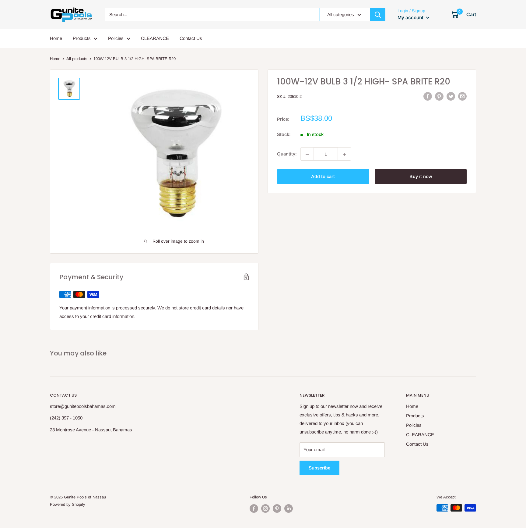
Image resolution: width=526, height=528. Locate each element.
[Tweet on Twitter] (451, 96)
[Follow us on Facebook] (254, 508)
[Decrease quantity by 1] (307, 154)
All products (76, 58)
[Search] (377, 14)
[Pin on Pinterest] (439, 96)
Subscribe (319, 467)
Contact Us (191, 38)
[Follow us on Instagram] (265, 508)
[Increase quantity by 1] (344, 154)
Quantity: (287, 154)
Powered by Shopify (67, 504)
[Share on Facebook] (427, 96)
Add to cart (323, 176)
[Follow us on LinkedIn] (288, 508)
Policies (116, 38)
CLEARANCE (155, 38)
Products (82, 38)
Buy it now (420, 176)
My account (411, 17)
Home (56, 38)
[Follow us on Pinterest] (277, 508)
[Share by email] (462, 96)
